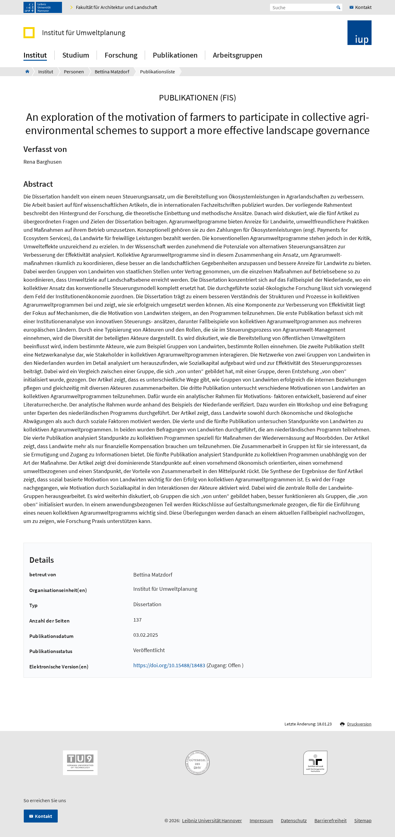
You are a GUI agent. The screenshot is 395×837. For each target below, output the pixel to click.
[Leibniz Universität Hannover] (42, 7)
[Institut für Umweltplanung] (25, 71)
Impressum (261, 820)
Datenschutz (294, 820)
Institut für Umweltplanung (83, 32)
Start (338, 7)
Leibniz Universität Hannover (212, 820)
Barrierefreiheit (330, 820)
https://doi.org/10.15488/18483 (169, 665)
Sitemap (363, 820)
